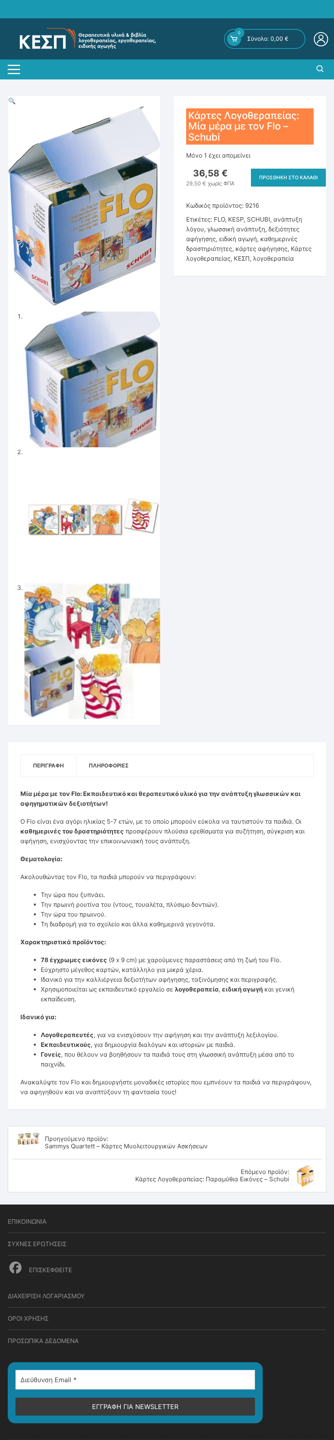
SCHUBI (258, 219)
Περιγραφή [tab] (48, 765)
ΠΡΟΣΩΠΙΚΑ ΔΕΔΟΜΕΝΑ (43, 1341)
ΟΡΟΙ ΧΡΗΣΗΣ (28, 1318)
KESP (236, 219)
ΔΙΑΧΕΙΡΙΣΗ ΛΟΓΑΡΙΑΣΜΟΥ (46, 1296)
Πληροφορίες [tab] (109, 765)
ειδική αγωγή (238, 239)
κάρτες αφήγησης (261, 249)
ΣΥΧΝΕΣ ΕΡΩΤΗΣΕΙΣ (37, 1244)
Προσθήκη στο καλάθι (288, 177)
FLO (219, 219)
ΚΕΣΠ (242, 258)
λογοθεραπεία (273, 258)
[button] (12, 101)
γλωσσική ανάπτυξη (236, 229)
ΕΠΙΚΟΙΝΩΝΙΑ (27, 1221)
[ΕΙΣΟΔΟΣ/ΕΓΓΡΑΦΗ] (322, 39)
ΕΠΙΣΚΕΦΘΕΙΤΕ (49, 1270)
